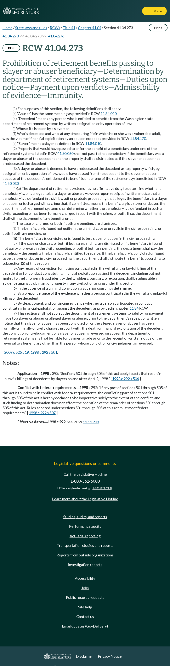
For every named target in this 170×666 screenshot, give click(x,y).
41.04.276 (56, 36)
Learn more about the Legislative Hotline (85, 499)
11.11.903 (91, 422)
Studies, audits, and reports (85, 516)
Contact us (85, 616)
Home (7, 27)
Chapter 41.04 (89, 27)
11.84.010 (108, 113)
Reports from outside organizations (85, 555)
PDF (11, 48)
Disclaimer (84, 656)
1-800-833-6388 (102, 488)
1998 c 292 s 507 (42, 412)
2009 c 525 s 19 (16, 352)
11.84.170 (138, 138)
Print (158, 28)
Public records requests (85, 597)
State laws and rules (31, 27)
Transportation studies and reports (85, 545)
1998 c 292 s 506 (125, 378)
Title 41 (69, 27)
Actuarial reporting (85, 536)
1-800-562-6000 (85, 481)
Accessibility (85, 578)
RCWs (55, 27)
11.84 (133, 308)
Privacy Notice (110, 656)
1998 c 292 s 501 (43, 352)
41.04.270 (10, 36)
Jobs (85, 588)
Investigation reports (85, 564)
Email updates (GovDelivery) (85, 626)
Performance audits (85, 526)
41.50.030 (65, 153)
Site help (85, 607)
